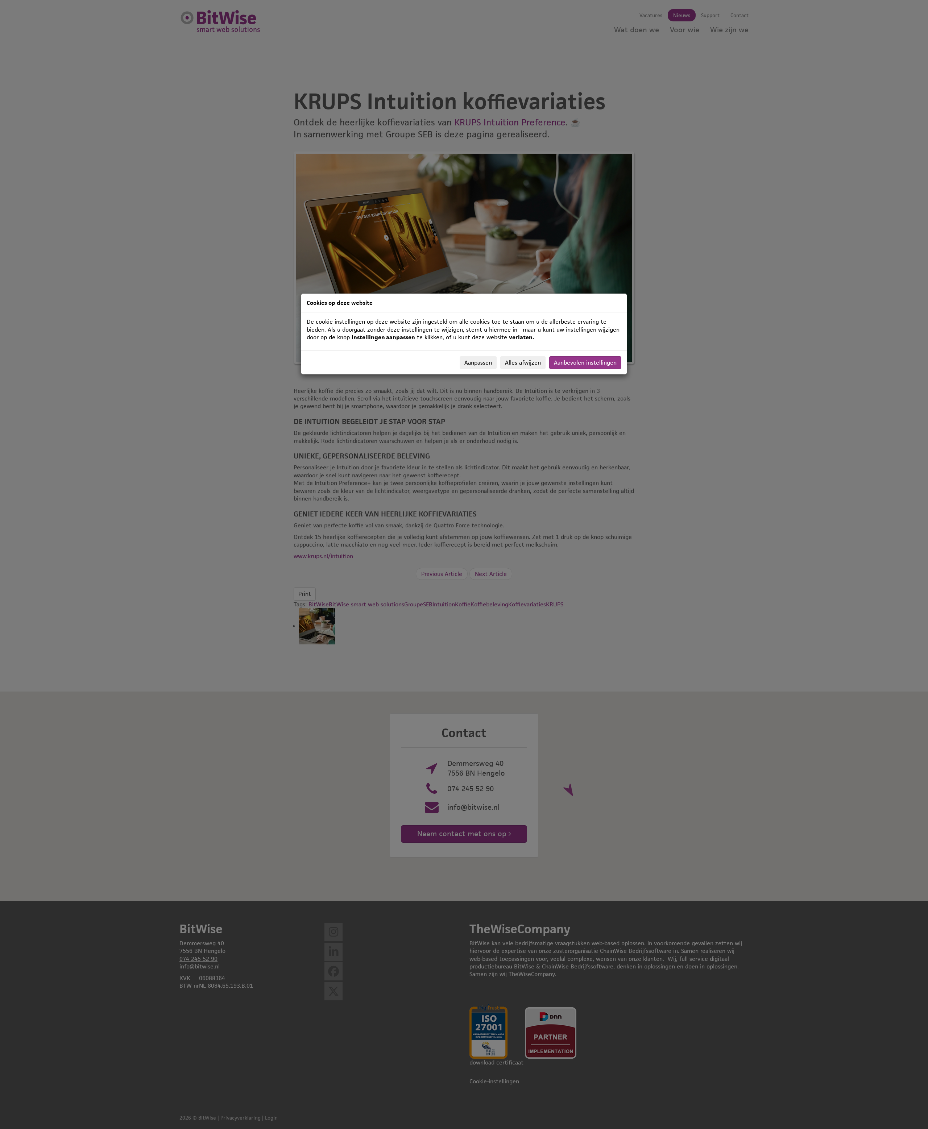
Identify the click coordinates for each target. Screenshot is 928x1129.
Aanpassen (478, 362)
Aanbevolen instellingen (585, 362)
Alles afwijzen (523, 362)
